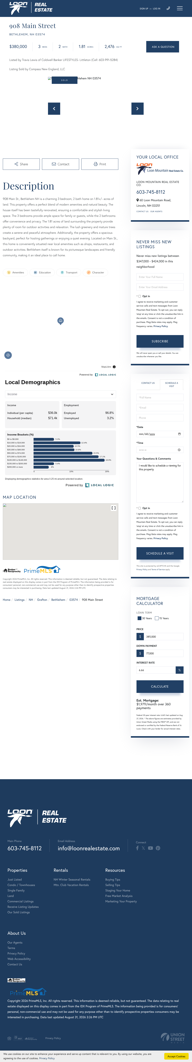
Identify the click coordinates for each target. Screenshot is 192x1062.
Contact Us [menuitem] (15, 964)
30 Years (147, 618)
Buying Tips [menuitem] (112, 879)
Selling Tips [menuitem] (112, 885)
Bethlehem (58, 600)
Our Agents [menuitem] (15, 942)
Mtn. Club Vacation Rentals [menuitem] (71, 885)
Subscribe (160, 341)
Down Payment (146, 646)
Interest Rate (145, 662)
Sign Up (144, 8)
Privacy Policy (161, 326)
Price (139, 629)
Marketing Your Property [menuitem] (121, 901)
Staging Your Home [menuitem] (117, 890)
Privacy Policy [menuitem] (16, 953)
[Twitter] (143, 848)
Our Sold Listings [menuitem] (19, 912)
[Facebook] (137, 848)
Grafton (42, 600)
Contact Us (142, 211)
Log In (156, 8)
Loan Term (144, 612)
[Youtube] (150, 848)
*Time (139, 443)
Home (6, 600)
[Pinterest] (158, 848)
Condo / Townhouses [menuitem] (21, 885)
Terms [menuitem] (11, 948)
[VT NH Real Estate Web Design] (172, 1038)
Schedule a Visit (171, 385)
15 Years (164, 618)
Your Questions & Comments (153, 458)
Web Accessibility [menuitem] (19, 959)
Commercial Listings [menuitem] (21, 901)
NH (31, 600)
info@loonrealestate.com (89, 848)
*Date (139, 427)
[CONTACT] (162, 46)
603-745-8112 (150, 192)
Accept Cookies (176, 1056)
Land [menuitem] (11, 896)
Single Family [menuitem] (16, 890)
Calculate (160, 686)
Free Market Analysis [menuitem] (119, 896)
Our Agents (156, 211)
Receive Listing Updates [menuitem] (23, 907)
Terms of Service (158, 569)
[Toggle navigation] (180, 8)
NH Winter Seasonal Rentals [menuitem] (72, 879)
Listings (20, 600)
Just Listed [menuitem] (15, 879)
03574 (73, 600)
